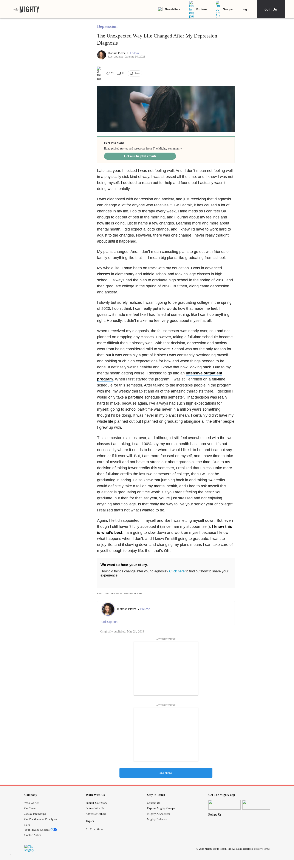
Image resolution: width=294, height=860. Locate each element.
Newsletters (172, 9)
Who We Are (31, 802)
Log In (246, 9)
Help (27, 824)
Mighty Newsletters (158, 813)
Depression (107, 26)
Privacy (258, 848)
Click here (177, 571)
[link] (26, 9)
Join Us (271, 9)
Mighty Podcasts (157, 819)
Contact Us (153, 802)
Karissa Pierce (117, 53)
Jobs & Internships (35, 813)
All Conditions (94, 829)
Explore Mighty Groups (161, 808)
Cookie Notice (32, 835)
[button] (134, 53)
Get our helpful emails (140, 156)
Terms (266, 848)
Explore (201, 9)
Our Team (30, 808)
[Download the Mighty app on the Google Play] (258, 805)
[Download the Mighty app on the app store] (224, 805)
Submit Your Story (96, 802)
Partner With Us (95, 808)
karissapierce (109, 621)
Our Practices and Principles (40, 819)
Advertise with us (96, 813)
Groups (228, 9)
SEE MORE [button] (165, 772)
